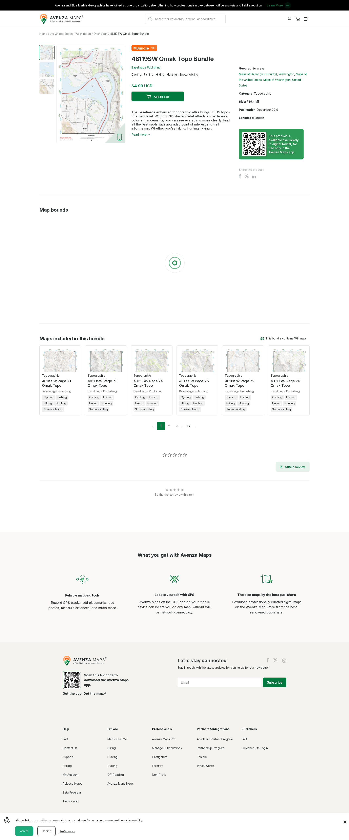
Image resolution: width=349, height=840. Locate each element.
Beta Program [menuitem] (72, 792)
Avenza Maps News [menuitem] (120, 783)
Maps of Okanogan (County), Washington (266, 74)
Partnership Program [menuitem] (210, 748)
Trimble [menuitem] (202, 757)
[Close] (345, 820)
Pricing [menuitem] (67, 765)
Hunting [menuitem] (112, 757)
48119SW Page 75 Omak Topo (194, 383)
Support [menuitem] (68, 757)
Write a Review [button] (295, 467)
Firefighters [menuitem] (159, 757)
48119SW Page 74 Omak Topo (148, 383)
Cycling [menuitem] (112, 765)
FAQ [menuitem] (65, 739)
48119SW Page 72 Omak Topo (239, 383)
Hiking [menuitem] (111, 748)
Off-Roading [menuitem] (115, 774)
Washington (83, 33)
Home (43, 33)
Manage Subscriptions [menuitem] (167, 748)
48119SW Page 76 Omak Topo (285, 383)
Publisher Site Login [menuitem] (255, 748)
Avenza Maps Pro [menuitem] (164, 739)
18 (189, 426)
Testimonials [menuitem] (71, 801)
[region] (174, 263)
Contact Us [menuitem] (70, 748)
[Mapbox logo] (49, 307)
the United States (61, 33)
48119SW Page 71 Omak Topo (56, 383)
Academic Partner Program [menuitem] (215, 739)
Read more (139, 134)
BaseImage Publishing (146, 67)
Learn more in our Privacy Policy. (123, 820)
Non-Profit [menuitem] (159, 774)
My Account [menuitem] (70, 774)
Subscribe (274, 682)
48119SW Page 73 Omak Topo (102, 383)
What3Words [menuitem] (205, 765)
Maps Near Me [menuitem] (117, 739)
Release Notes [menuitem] (72, 783)
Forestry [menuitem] (157, 765)
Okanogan (100, 33)
